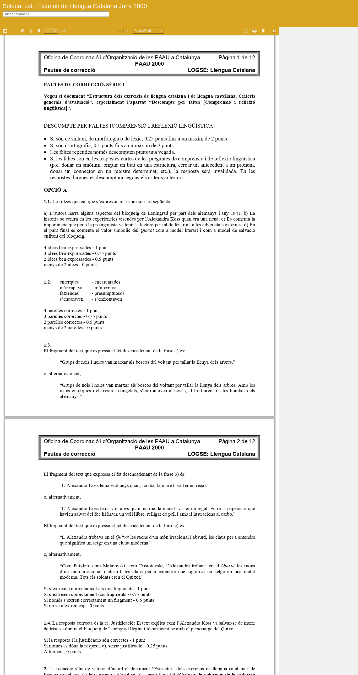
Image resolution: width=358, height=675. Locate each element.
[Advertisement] (318, 105)
